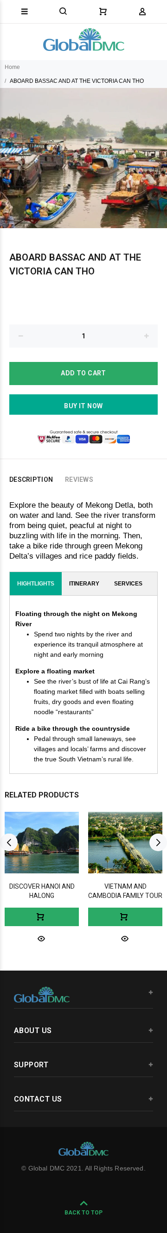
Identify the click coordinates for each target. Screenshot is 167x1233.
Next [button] (158, 842)
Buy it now (83, 406)
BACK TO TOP (83, 1212)
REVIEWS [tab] (79, 479)
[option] (83, 158)
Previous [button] (9, 842)
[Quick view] (41, 938)
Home (12, 67)
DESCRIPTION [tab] (31, 479)
